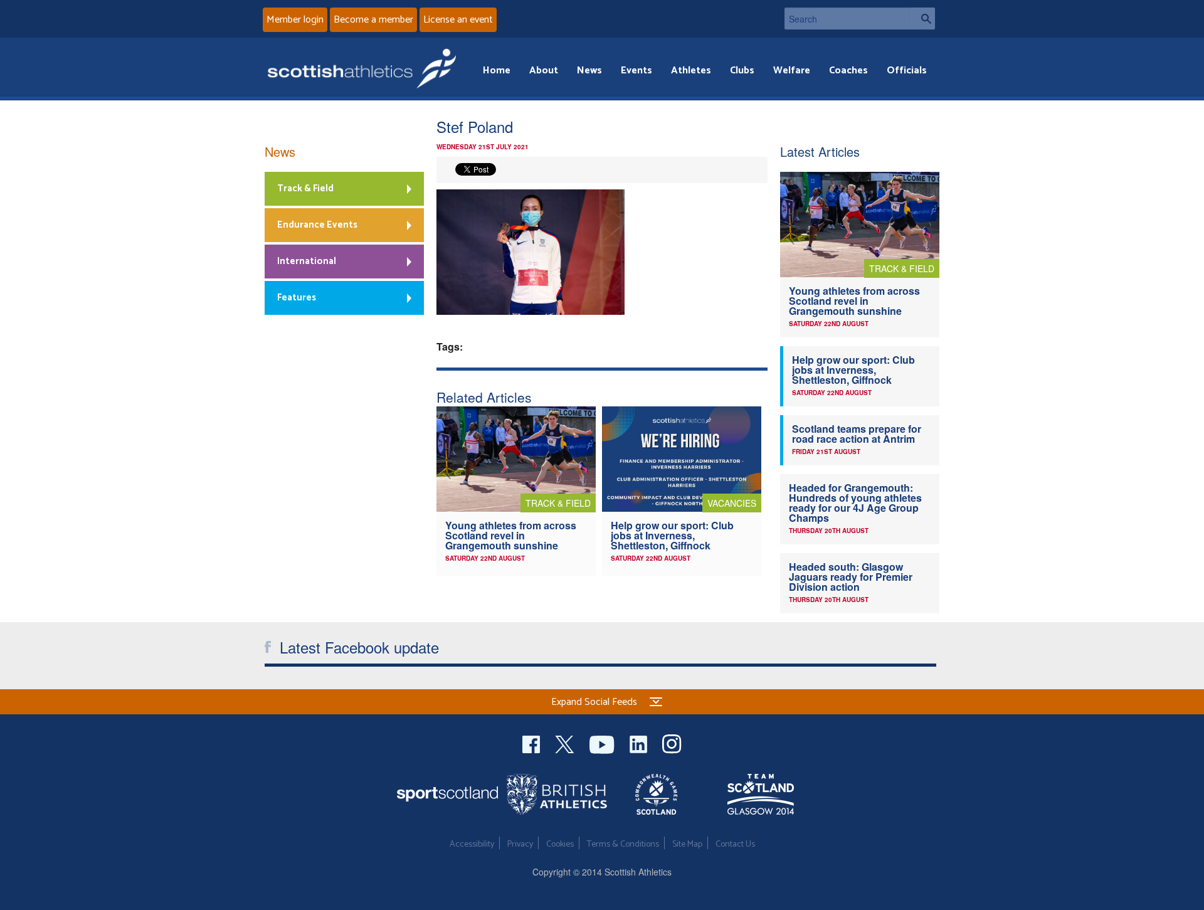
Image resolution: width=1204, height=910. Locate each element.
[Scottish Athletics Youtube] (603, 743)
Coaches (848, 70)
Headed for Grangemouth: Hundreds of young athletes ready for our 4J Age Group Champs (855, 502)
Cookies (560, 844)
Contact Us (735, 844)
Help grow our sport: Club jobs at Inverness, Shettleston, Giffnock (672, 535)
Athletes (691, 70)
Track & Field (305, 188)
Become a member (373, 19)
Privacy (520, 844)
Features (296, 297)
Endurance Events (317, 225)
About (543, 70)
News (589, 70)
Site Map (687, 844)
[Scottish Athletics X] (566, 743)
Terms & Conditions (623, 844)
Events (636, 70)
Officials (907, 70)
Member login (295, 19)
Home (496, 70)
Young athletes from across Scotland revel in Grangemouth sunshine (510, 535)
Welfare (791, 70)
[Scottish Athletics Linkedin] (640, 743)
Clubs (742, 70)
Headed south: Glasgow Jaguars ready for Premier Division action (850, 576)
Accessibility (472, 844)
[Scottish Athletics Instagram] (672, 743)
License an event (458, 19)
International (306, 261)
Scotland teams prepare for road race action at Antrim (856, 433)
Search (922, 18)
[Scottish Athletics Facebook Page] (532, 743)
